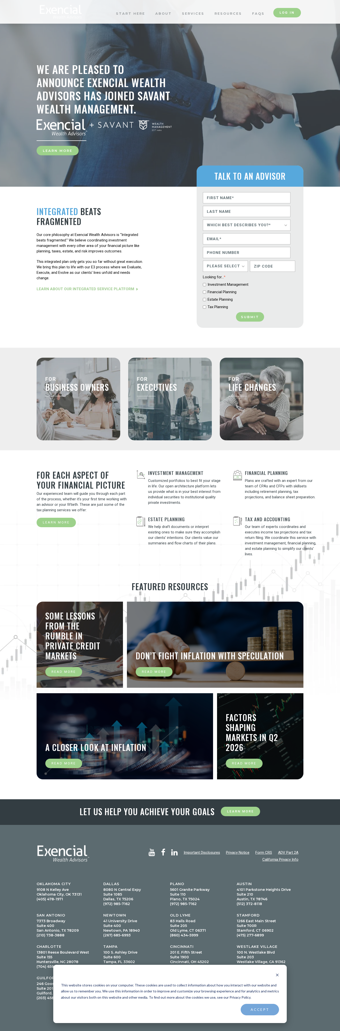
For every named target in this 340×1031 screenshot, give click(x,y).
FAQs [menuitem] (258, 19)
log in (287, 18)
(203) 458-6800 (51, 998)
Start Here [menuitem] (130, 19)
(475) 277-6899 (250, 935)
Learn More (57, 151)
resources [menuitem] (228, 19)
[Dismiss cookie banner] (277, 976)
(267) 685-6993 (117, 935)
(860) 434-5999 (184, 935)
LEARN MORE (56, 522)
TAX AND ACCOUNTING (267, 519)
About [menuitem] (163, 19)
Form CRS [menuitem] (263, 852)
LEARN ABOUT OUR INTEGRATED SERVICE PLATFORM (86, 289)
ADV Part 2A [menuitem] (288, 852)
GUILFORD (47, 978)
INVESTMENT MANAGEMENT (176, 472)
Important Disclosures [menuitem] (202, 852)
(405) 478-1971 (50, 899)
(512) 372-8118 (249, 904)
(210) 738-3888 (50, 935)
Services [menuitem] (193, 19)
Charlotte (49, 946)
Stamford (248, 915)
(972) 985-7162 (116, 904)
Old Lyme (180, 915)
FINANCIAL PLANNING (266, 472)
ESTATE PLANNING (166, 519)
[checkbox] (249, 296)
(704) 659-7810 (50, 966)
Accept (260, 1009)
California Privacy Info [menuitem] (280, 859)
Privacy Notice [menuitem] (237, 852)
